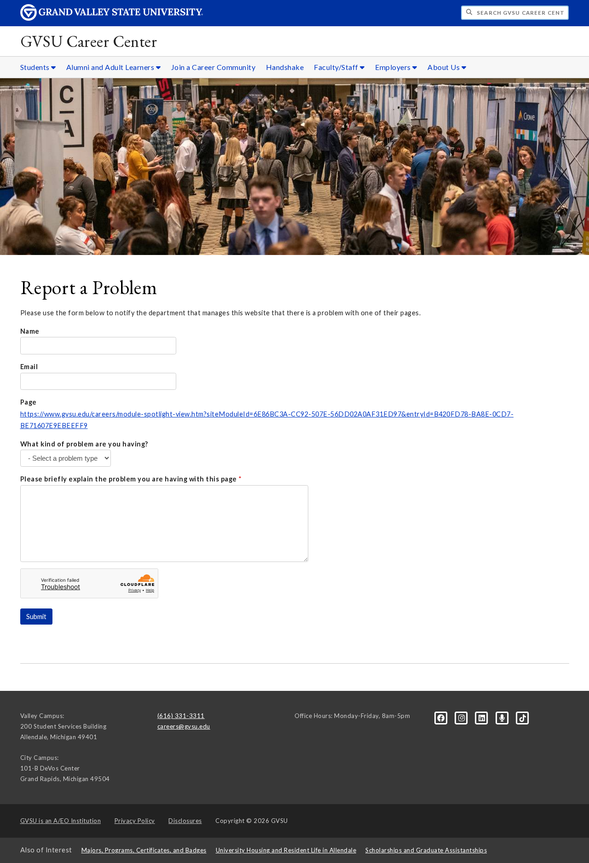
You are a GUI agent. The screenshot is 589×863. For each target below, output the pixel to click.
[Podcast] (503, 717)
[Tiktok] (522, 717)
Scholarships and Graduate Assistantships (426, 850)
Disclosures (185, 820)
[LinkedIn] (483, 717)
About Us (444, 67)
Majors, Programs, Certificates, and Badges (144, 850)
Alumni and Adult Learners (111, 67)
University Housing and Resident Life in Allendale (286, 850)
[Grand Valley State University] (111, 18)
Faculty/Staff (337, 67)
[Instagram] (462, 717)
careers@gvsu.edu (183, 726)
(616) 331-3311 (181, 715)
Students (36, 67)
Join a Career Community (213, 67)
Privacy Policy (135, 820)
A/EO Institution (60, 820)
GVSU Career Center (88, 41)
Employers (393, 67)
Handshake (285, 67)
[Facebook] (442, 717)
